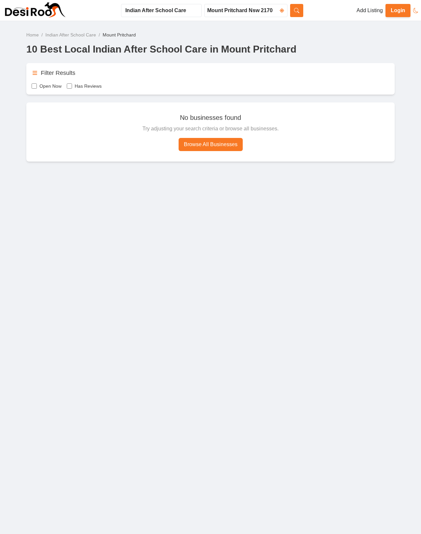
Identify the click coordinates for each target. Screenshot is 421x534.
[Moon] (415, 10)
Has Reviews (88, 86)
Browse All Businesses (210, 144)
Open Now (50, 86)
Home (32, 34)
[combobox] (161, 10)
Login (398, 10)
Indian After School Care (70, 34)
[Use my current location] (282, 10)
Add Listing (370, 10)
